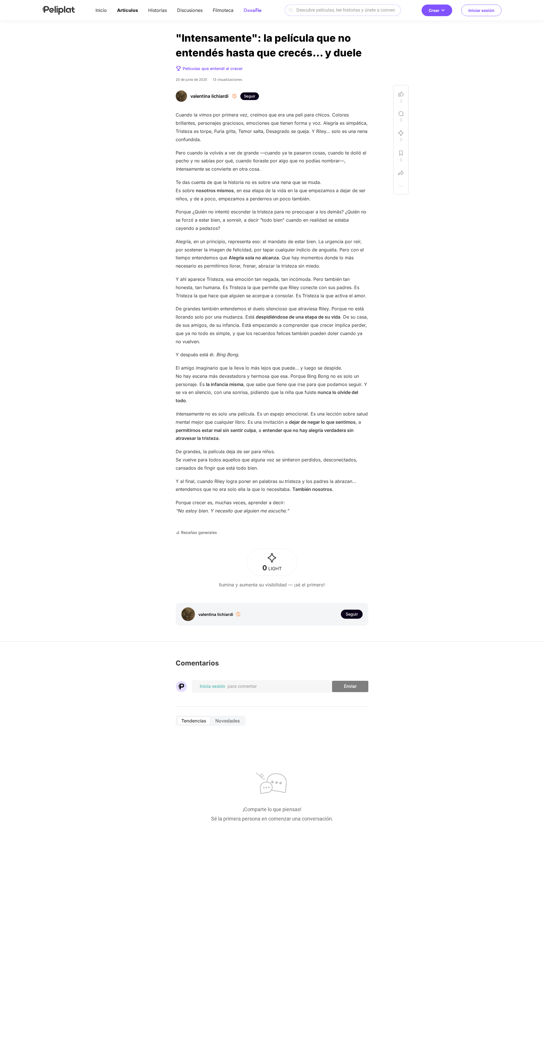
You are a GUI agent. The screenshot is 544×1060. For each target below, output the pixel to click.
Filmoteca (223, 10)
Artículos (127, 10)
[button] (401, 187)
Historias (157, 10)
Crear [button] (434, 10)
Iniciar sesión (481, 10)
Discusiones (190, 10)
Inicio (101, 10)
